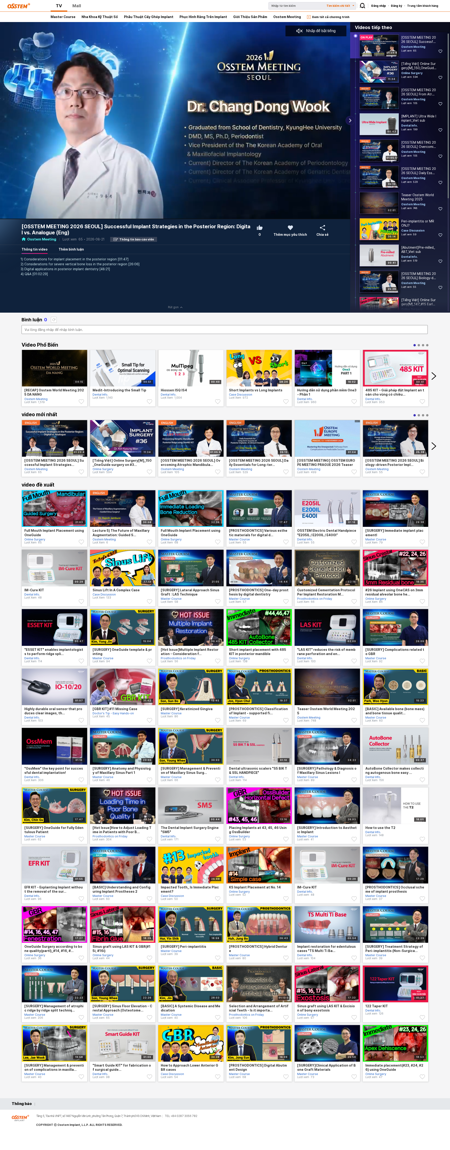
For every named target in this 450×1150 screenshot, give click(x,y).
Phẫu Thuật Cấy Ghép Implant (148, 17)
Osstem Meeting (287, 17)
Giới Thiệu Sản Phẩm (250, 17)
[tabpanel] (54, 381)
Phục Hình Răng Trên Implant (203, 17)
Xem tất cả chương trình (330, 17)
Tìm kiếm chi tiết (338, 5)
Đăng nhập (378, 5)
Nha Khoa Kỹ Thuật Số (100, 17)
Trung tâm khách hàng (422, 5)
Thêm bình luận (71, 249)
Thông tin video (35, 249)
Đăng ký (396, 5)
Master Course (63, 17)
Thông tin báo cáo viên (136, 239)
